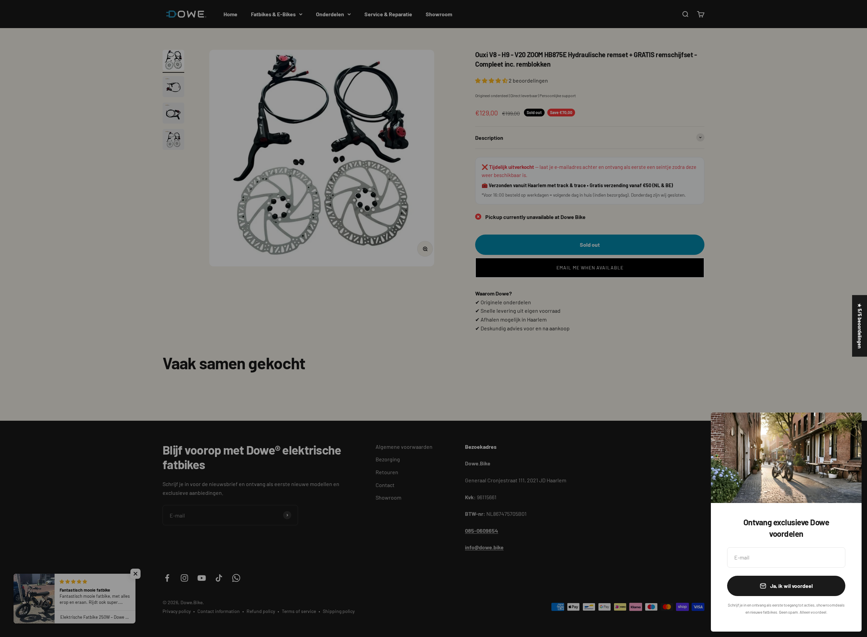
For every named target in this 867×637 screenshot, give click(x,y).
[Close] (847, 426)
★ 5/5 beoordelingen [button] (860, 326)
